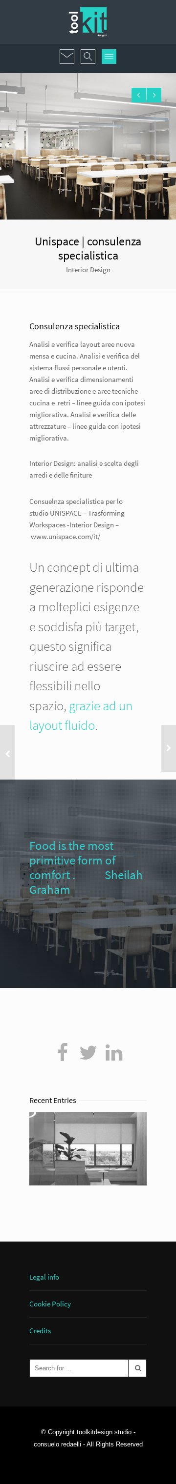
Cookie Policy (50, 1303)
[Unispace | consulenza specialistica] (62, 1053)
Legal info (44, 1277)
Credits (40, 1330)
